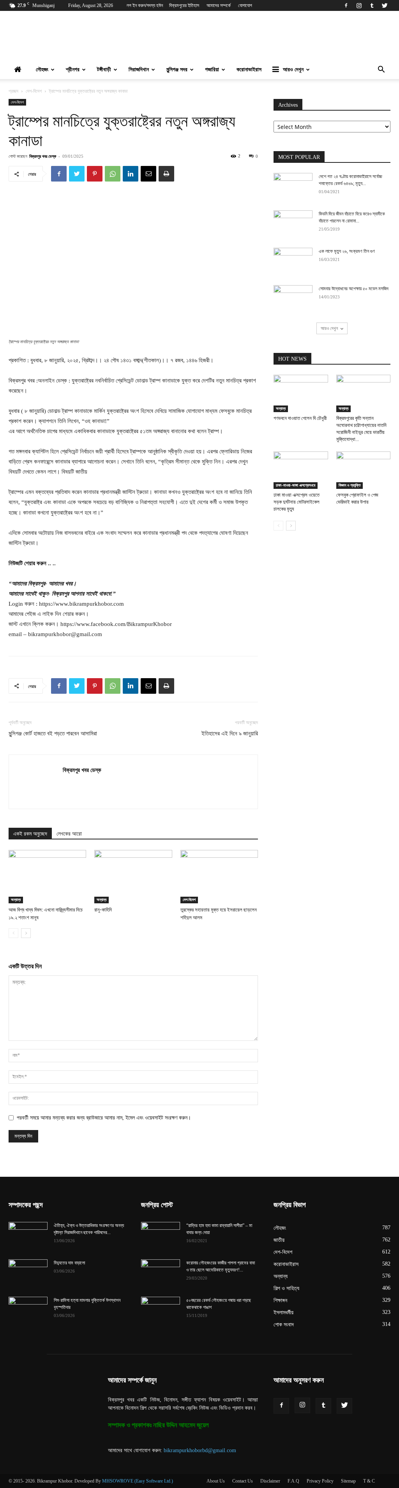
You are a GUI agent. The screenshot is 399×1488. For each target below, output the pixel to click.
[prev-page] (13, 933)
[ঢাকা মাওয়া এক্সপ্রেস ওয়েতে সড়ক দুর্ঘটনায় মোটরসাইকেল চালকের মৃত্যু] (301, 470)
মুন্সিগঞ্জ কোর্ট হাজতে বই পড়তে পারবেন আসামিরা (53, 733)
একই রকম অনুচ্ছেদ (30, 834)
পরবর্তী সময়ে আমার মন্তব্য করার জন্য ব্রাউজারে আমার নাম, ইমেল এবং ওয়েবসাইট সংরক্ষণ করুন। (104, 1118)
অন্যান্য (16, 899)
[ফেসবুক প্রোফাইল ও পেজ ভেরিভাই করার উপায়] (363, 470)
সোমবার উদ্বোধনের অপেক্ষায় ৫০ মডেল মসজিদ (353, 288)
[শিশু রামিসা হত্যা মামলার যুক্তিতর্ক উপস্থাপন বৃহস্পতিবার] (28, 1310)
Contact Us (242, 1481)
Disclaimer (270, 1481)
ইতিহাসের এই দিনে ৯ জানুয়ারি (229, 733)
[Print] (166, 174)
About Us (216, 1481)
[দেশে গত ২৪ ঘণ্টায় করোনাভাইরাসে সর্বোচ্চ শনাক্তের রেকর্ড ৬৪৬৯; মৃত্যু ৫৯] (293, 186)
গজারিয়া (212, 69)
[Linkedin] (130, 174)
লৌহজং (42, 69)
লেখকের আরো (69, 834)
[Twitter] (384, 5)
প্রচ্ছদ (13, 91)
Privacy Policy (320, 1481)
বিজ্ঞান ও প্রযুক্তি (349, 485)
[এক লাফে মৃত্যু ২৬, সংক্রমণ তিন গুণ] (293, 261)
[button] (381, 70)
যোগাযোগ (245, 5)
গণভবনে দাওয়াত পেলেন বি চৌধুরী (300, 418)
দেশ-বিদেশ (34, 91)
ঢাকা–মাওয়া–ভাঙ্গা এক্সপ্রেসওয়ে (295, 485)
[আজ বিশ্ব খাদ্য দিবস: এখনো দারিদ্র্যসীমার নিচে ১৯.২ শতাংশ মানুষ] (47, 876)
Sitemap (348, 1481)
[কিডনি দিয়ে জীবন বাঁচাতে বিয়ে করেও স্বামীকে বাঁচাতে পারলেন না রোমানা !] (293, 224)
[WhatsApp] (112, 174)
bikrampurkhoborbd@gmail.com (200, 1450)
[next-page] (26, 933)
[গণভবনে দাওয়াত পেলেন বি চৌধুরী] (301, 393)
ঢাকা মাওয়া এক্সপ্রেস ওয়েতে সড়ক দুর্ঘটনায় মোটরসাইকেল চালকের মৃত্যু (297, 502)
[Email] (148, 174)
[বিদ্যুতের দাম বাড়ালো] (28, 1273)
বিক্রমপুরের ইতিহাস (184, 5)
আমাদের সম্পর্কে (219, 5)
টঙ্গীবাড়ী (104, 69)
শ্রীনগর (72, 69)
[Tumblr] (372, 5)
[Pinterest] (94, 174)
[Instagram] (359, 5)
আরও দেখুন (293, 69)
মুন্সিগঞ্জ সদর (176, 69)
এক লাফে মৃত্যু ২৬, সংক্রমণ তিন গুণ (347, 251)
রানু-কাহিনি (103, 910)
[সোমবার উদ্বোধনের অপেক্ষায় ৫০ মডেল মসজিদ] (293, 298)
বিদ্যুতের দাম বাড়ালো (69, 1263)
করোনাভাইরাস (249, 69)
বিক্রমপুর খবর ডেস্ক (42, 156)
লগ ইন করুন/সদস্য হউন (145, 5)
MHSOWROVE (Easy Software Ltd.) (137, 1481)
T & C (369, 1481)
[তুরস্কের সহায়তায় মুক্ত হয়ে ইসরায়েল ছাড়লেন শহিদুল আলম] (219, 876)
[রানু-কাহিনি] (133, 876)
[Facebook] (346, 5)
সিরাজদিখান (139, 69)
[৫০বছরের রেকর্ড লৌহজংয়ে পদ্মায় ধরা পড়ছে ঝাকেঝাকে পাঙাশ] (160, 1310)
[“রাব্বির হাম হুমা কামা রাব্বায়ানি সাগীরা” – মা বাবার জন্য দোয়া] (160, 1235)
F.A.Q (293, 1481)
